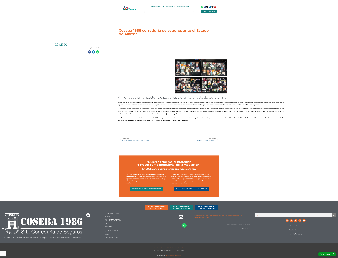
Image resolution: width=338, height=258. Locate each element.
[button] (89, 52)
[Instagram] (212, 7)
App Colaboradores (169, 6)
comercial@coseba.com (201, 217)
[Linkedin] (210, 7)
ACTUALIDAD (180, 12)
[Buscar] (334, 215)
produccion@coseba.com (216, 215)
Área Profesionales (183, 6)
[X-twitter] (207, 7)
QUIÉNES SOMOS (149, 12)
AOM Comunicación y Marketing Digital (173, 255)
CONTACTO (192, 12)
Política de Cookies (179, 248)
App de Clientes (156, 6)
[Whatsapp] (202, 7)
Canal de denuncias (245, 228)
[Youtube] (215, 7)
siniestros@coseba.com (201, 215)
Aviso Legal (157, 248)
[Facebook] (205, 7)
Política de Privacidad (167, 248)
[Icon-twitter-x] (291, 220)
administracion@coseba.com (234, 215)
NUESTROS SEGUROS (164, 12)
